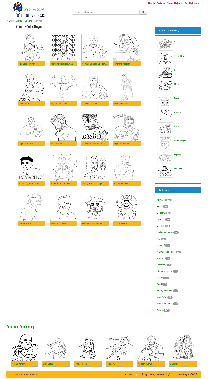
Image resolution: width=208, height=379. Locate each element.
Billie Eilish (48, 364)
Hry (159, 239)
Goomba (177, 112)
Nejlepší (178, 3)
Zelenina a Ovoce (165, 304)
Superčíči (177, 155)
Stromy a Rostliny (165, 291)
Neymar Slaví (56, 144)
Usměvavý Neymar (58, 223)
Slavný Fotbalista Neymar (93, 183)
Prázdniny (161, 265)
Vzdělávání (162, 297)
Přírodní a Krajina (165, 271)
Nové (170, 3)
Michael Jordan (18, 364)
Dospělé (161, 226)
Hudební (161, 245)
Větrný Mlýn (179, 56)
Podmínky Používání (187, 374)
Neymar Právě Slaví (59, 104)
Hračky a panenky (165, 232)
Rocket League (180, 140)
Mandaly (161, 258)
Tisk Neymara (25, 223)
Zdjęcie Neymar (121, 223)
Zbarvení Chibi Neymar (92, 223)
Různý (160, 278)
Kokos (176, 126)
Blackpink (174, 364)
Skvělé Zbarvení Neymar (61, 183)
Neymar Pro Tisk (121, 104)
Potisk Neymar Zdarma (29, 183)
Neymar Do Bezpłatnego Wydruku (97, 64)
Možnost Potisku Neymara (61, 64)
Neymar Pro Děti (89, 104)
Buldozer (177, 70)
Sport (159, 284)
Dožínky (177, 42)
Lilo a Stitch (178, 169)
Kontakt (129, 374)
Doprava (161, 219)
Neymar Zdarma (26, 144)
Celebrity (28, 21)
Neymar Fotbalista (122, 64)
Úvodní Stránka (156, 3)
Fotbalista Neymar (27, 64)
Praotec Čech (81, 364)
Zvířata (160, 310)
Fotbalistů (110, 364)
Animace (161, 200)
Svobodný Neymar (122, 183)
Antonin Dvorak (145, 364)
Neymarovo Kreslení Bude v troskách (98, 144)
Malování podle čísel (166, 252)
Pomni (176, 98)
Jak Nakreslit (192, 3)
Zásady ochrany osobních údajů (155, 374)
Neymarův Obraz (121, 144)
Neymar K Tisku (26, 104)
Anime (160, 206)
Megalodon (178, 84)
